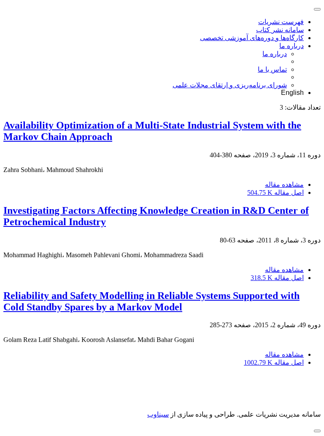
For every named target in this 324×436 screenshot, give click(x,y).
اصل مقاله (275, 192)
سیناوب (158, 414)
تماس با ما (272, 69)
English (292, 92)
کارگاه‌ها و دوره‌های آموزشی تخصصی (252, 37)
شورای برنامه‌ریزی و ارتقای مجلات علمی (230, 85)
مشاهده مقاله (284, 184)
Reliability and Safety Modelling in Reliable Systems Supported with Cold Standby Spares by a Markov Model (151, 301)
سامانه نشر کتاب (280, 29)
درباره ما (291, 45)
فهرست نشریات (281, 21)
